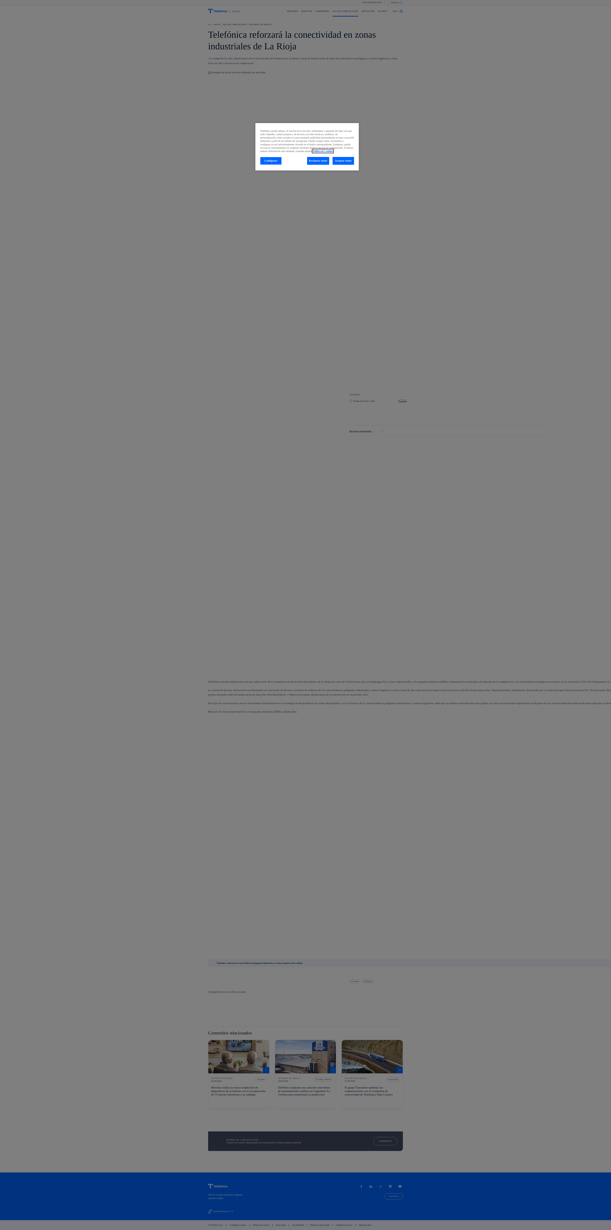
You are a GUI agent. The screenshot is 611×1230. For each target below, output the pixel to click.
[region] (307, 146)
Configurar (271, 160)
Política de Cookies (323, 151)
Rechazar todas (318, 160)
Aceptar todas (343, 160)
